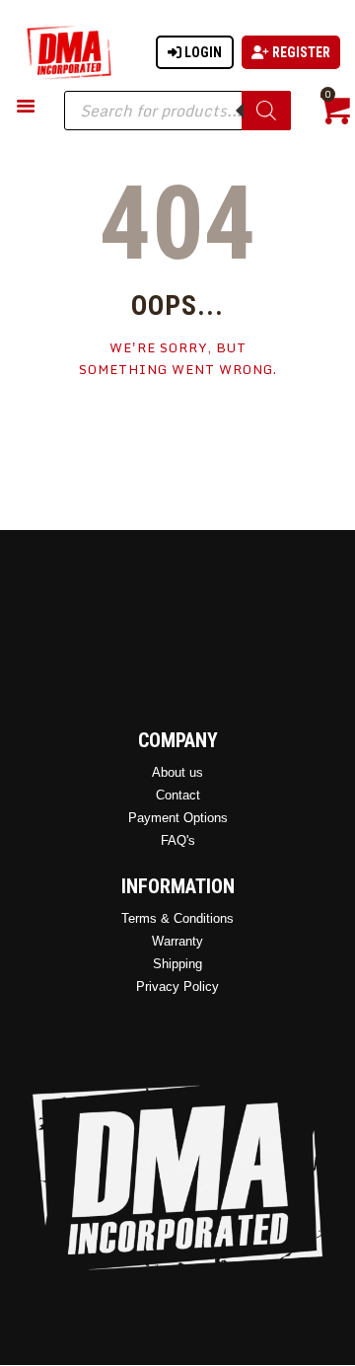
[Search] (266, 110)
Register (299, 52)
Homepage (178, 429)
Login (201, 52)
